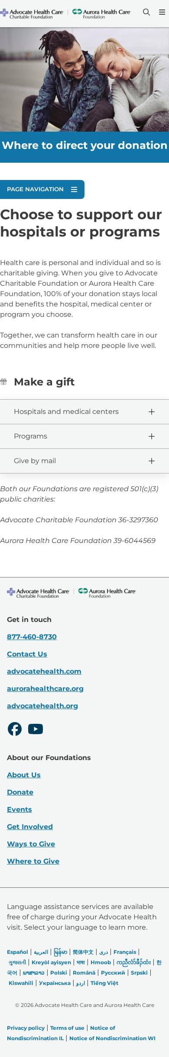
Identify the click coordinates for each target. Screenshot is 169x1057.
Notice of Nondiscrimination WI (112, 1038)
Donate (20, 792)
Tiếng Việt (104, 983)
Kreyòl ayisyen (51, 962)
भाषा (81, 962)
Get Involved (30, 827)
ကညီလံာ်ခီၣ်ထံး (134, 962)
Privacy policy (26, 1028)
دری (103, 952)
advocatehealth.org (42, 706)
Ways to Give (31, 844)
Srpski (139, 972)
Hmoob (101, 962)
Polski (58, 972)
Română (84, 972)
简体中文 (83, 952)
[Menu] (161, 12)
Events (19, 809)
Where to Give (33, 861)
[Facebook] (15, 730)
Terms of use (67, 1028)
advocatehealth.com (44, 671)
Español (17, 952)
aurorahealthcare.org (45, 689)
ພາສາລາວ (34, 972)
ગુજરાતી (17, 962)
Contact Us (27, 654)
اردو (80, 983)
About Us (24, 775)
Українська (55, 983)
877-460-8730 (32, 637)
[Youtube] (35, 730)
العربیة (41, 952)
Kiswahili (21, 983)
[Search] (145, 12)
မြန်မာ (60, 952)
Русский (113, 972)
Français (125, 952)
